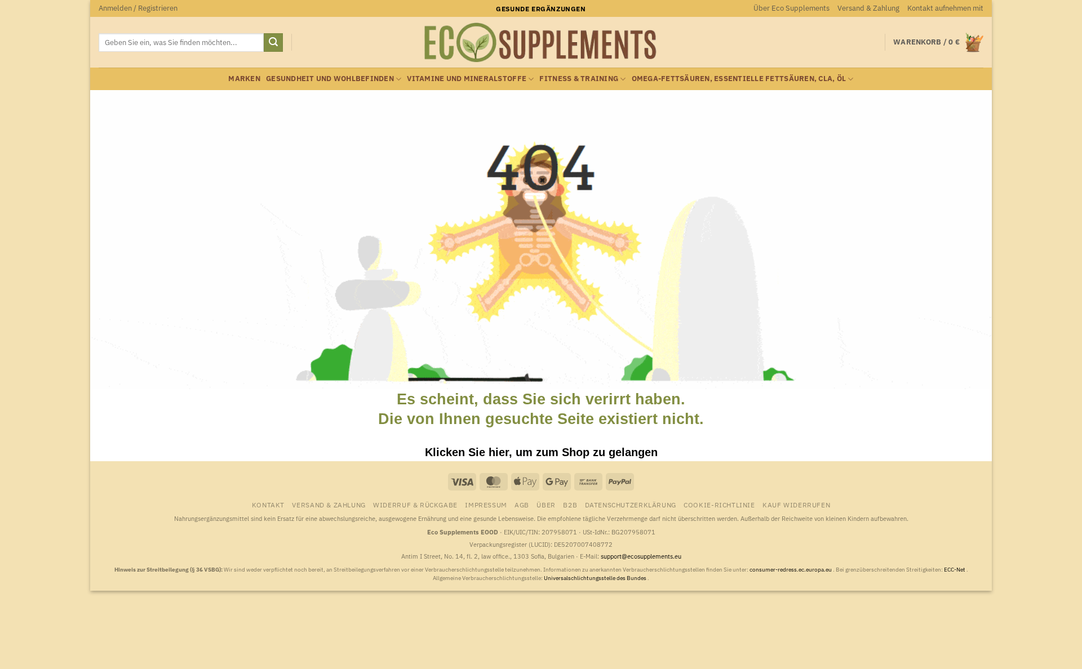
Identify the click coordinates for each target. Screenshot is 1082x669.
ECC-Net (955, 569)
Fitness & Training (578, 78)
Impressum (486, 504)
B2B (570, 504)
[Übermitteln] (273, 42)
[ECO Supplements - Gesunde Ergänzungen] (541, 43)
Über (545, 504)
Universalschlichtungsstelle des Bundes (596, 578)
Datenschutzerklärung (630, 504)
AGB (522, 504)
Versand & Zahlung (868, 8)
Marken (244, 78)
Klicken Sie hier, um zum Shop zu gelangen (541, 452)
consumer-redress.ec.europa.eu (791, 569)
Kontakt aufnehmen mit (945, 8)
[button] (138, 8)
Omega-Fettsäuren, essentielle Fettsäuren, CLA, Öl (739, 78)
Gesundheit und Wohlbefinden (330, 78)
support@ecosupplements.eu (641, 556)
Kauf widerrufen (796, 504)
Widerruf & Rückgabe (415, 504)
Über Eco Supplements (791, 8)
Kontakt (268, 504)
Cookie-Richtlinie (719, 504)
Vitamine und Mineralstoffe (466, 78)
